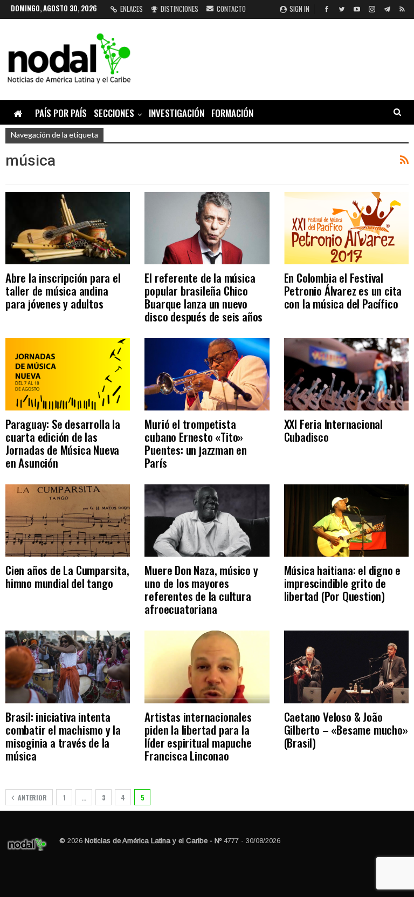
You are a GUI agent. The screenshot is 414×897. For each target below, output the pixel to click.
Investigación (176, 113)
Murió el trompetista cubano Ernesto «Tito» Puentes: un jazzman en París (195, 443)
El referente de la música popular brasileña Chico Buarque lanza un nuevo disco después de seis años (203, 297)
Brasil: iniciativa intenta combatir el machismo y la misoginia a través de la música (63, 736)
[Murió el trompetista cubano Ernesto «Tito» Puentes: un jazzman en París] (206, 374)
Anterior (31, 797)
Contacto (231, 8)
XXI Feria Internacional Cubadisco (333, 430)
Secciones (114, 113)
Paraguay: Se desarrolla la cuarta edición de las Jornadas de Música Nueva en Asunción (62, 443)
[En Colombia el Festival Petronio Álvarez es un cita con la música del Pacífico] (346, 228)
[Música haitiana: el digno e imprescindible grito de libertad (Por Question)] (346, 520)
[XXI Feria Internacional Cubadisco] (346, 374)
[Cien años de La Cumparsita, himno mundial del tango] (67, 520)
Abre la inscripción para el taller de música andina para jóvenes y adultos (63, 290)
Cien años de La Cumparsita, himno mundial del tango (67, 576)
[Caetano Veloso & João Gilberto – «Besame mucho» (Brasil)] (346, 667)
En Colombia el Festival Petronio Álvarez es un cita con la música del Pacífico (343, 290)
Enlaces (131, 8)
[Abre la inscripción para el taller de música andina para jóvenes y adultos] (67, 228)
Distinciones (179, 8)
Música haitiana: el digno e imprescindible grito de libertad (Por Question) (342, 583)
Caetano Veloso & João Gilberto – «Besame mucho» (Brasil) (346, 729)
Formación (232, 113)
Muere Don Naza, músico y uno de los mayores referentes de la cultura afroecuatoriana (201, 589)
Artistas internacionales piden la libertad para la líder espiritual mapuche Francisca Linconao (197, 736)
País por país (61, 113)
